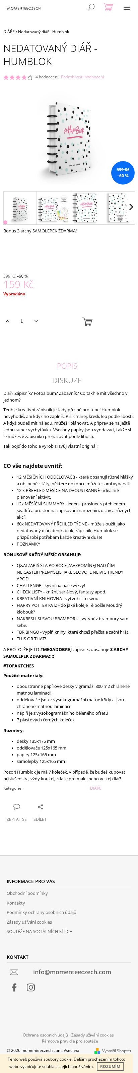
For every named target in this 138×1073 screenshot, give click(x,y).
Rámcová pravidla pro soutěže (70, 1041)
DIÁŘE (95, 788)
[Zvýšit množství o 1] (7, 321)
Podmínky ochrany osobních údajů (41, 912)
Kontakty (16, 903)
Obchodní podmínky (27, 893)
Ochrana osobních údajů (45, 1035)
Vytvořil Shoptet (116, 1051)
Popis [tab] (67, 366)
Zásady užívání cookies (29, 922)
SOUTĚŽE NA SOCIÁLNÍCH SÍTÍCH (40, 931)
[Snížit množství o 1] (36, 321)
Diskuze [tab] (67, 380)
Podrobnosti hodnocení (82, 77)
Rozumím (110, 1066)
